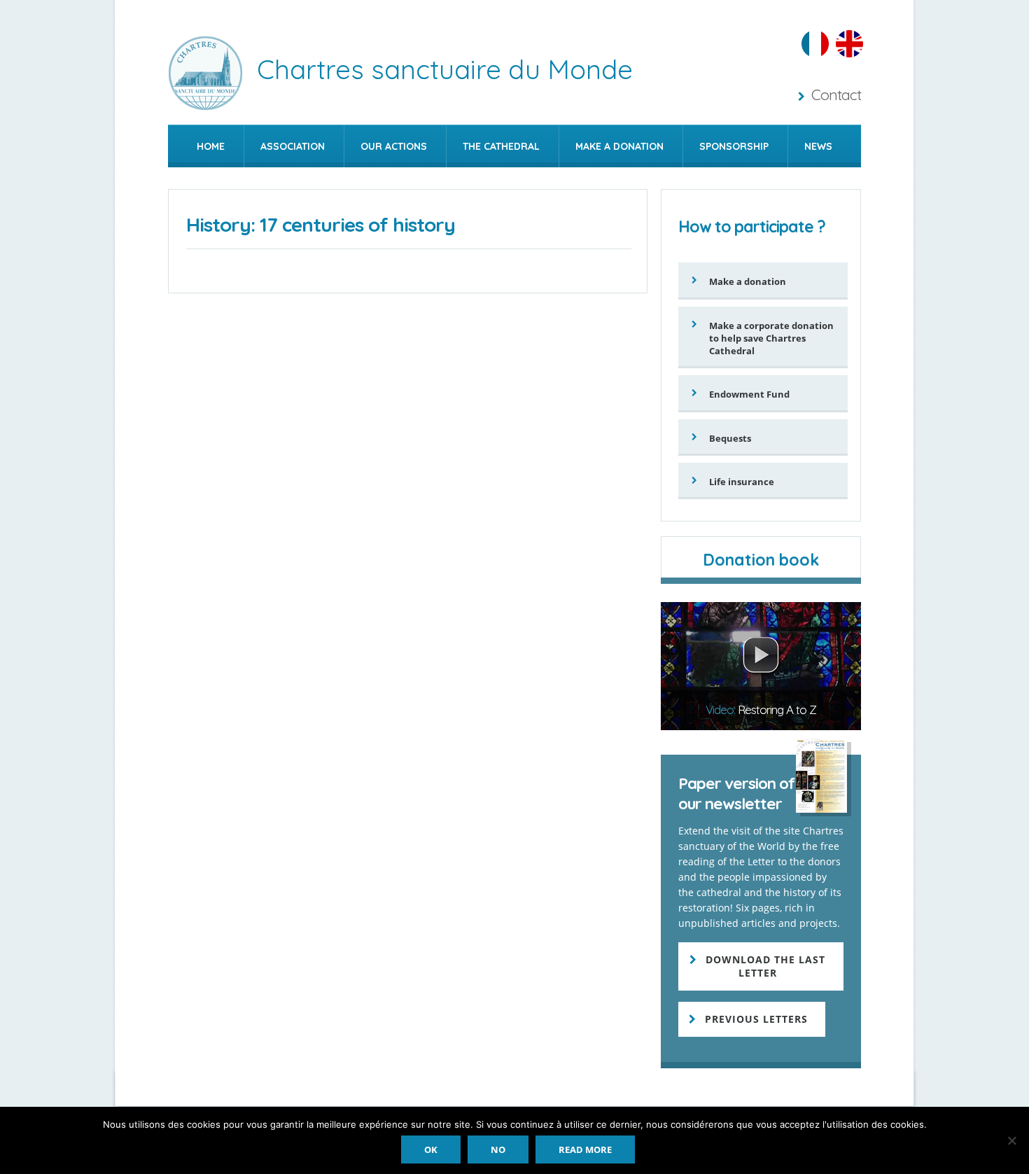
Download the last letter (765, 966)
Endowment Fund (749, 394)
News (818, 146)
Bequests (730, 438)
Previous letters (756, 1019)
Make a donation (619, 146)
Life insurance (741, 481)
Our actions (393, 146)
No (498, 1149)
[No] (1011, 1140)
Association (292, 146)
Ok (431, 1149)
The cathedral (501, 146)
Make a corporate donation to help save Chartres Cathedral (771, 338)
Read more (585, 1149)
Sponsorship (734, 146)
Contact (836, 94)
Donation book (761, 560)
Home (211, 146)
